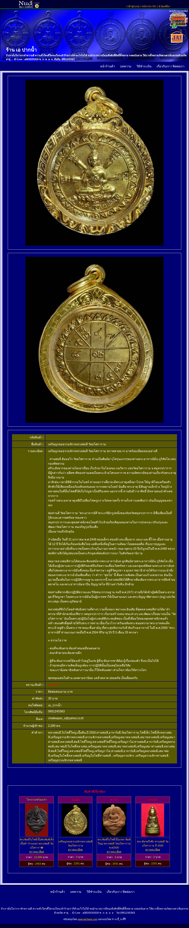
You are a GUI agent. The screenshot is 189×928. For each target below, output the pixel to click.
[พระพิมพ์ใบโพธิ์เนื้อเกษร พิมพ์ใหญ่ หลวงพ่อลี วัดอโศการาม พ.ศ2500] (114, 835)
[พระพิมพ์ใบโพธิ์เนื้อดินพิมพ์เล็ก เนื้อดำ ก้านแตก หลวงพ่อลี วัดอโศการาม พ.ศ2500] (36, 835)
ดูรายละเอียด (36, 851)
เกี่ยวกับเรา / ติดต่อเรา (171, 66)
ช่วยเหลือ (164, 6)
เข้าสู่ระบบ (133, 6)
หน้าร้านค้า (108, 66)
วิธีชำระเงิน (144, 66)
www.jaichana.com (87, 919)
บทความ (126, 66)
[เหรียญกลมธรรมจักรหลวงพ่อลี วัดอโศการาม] (75, 835)
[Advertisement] (94, 776)
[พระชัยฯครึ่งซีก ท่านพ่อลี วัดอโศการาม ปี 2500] (152, 835)
